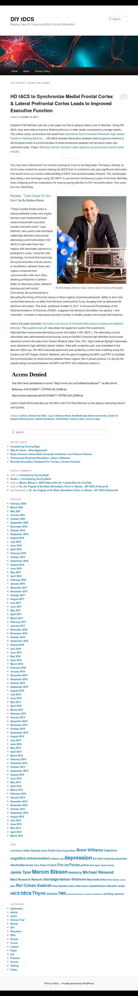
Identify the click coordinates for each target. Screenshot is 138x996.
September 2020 (19, 522)
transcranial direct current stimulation (84, 894)
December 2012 (18, 801)
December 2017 (18, 587)
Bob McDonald (79, 415)
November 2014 (18, 725)
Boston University (97, 415)
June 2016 (16, 652)
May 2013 (15, 782)
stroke (121, 886)
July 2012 (15, 820)
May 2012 (15, 828)
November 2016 (18, 633)
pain (12, 886)
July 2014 (15, 740)
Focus (74, 864)
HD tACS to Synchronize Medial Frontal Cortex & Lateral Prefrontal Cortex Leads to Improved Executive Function (61, 103)
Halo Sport (95, 865)
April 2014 (16, 751)
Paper (13, 950)
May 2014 (15, 748)
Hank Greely (107, 865)
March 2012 (16, 835)
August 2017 (17, 599)
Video (13, 969)
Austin (14, 478)
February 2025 (18, 503)
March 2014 (16, 755)
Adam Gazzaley (32, 850)
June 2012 (16, 824)
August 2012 (17, 816)
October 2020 (17, 518)
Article (23, 415)
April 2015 (16, 705)
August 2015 (17, 690)
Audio (13, 916)
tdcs (26, 892)
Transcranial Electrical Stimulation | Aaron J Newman (40, 458)
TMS (62, 893)
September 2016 (19, 641)
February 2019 (18, 553)
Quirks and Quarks (45, 418)
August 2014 (17, 736)
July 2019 (15, 541)
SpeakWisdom (98, 886)
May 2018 (15, 572)
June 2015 (16, 698)
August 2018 (17, 564)
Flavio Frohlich (48, 865)
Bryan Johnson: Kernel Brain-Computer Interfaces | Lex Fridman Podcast (51, 454)
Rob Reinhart (62, 418)
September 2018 (19, 561)
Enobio (30, 865)
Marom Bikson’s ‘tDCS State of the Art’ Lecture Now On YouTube (55, 482)
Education (16, 931)
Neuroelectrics (97, 879)
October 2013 (17, 767)
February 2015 (18, 713)
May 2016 (15, 656)
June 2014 (16, 744)
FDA (36, 865)
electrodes (17, 865)
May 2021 (15, 511)
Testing (14, 965)
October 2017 (17, 595)
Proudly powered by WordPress (78, 983)
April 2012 (16, 832)
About (26, 71)
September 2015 (19, 686)
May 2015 (15, 702)
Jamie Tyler (20, 872)
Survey (14, 961)
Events (14, 939)
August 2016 (17, 644)
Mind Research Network (26, 879)
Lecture (14, 946)
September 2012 (19, 812)
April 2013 (16, 786)
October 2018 (17, 557)
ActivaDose (16, 850)
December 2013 (18, 763)
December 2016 (18, 629)
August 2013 (17, 774)
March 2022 (16, 507)
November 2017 (18, 591)
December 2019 (18, 526)
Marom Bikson (50, 871)
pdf (12, 954)
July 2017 (15, 602)
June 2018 (16, 568)
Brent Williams (90, 850)
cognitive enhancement (29, 858)
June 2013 (16, 778)
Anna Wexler (48, 850)
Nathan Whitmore (72, 879)
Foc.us (63, 864)
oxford (122, 879)
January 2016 (17, 671)
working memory (113, 894)
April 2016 (16, 660)
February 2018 (18, 579)
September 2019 (19, 534)
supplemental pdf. (37, 328)
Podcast (14, 958)
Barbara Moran (63, 415)
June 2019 (16, 545)
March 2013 (16, 789)
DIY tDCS (22, 19)
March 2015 (16, 709)
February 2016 (18, 667)
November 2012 (18, 805)
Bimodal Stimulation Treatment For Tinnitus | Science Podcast (45, 461)
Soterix (74, 418)
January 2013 (17, 797)
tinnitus (52, 894)
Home (15, 71)
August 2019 (17, 538)
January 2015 (17, 717)
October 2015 (17, 683)
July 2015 (15, 694)
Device (14, 923)
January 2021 (17, 515)
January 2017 (17, 625)
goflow (84, 865)
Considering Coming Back (25, 446)
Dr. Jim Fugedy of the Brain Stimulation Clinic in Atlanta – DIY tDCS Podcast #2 (63, 486)
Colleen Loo (57, 858)
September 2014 (19, 732)
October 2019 (17, 530)
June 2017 (16, 606)
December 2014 (18, 721)
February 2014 (18, 759)
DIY (12, 927)
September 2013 (19, 770)
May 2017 (15, 610)
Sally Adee (75, 886)
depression (78, 857)
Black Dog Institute (66, 850)
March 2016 (16, 664)
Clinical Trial (34, 415)
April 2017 (16, 614)
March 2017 (16, 618)
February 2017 (18, 622)
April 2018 (16, 576)
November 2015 (18, 679)
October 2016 (17, 637)
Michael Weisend (98, 872)
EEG (44, 415)
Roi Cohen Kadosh (34, 885)
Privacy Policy (42, 71)
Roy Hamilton (60, 886)
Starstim (112, 886)
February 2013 (18, 793)
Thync (39, 893)
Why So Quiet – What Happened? (28, 450)
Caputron (110, 850)
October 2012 (17, 809)
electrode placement (115, 858)
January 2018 (17, 583)
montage (51, 879)
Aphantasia (16, 908)
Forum (14, 943)
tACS (81, 418)
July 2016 (15, 648)
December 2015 (18, 675)
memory (75, 872)
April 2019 (16, 549)
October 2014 (17, 728)
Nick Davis (113, 879)
